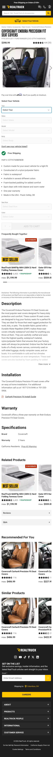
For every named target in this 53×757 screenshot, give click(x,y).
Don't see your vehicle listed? (15, 146)
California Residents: (19, 446)
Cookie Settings (17, 749)
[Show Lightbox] (26, 68)
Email (4, 673)
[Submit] (48, 678)
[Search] (48, 13)
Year (3, 106)
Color (3, 213)
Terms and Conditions (33, 749)
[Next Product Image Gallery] (50, 68)
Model (4, 126)
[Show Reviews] (42, 42)
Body (3, 136)
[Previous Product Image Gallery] (2, 68)
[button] (26, 704)
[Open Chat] (39, 7)
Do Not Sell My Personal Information (16, 745)
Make (3, 116)
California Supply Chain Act (40, 745)
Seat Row (5, 202)
